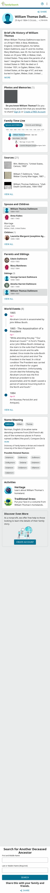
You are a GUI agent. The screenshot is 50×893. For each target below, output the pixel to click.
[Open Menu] (46, 3)
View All (8, 194)
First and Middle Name (11, 855)
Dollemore (22, 457)
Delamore (9, 457)
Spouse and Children (13, 125)
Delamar (23, 462)
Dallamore (9, 473)
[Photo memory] (10, 96)
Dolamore (9, 468)
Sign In (17, 111)
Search (25, 877)
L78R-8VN (43, 20)
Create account (25, 542)
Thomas (29, 424)
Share (43, 11)
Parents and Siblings (33, 125)
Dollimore (36, 457)
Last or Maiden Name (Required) (15, 866)
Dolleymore (10, 462)
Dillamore (35, 468)
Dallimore (9, 424)
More (7, 77)
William (19, 424)
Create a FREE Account (35, 111)
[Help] (42, 3)
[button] (25, 165)
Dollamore (22, 468)
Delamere (35, 462)
